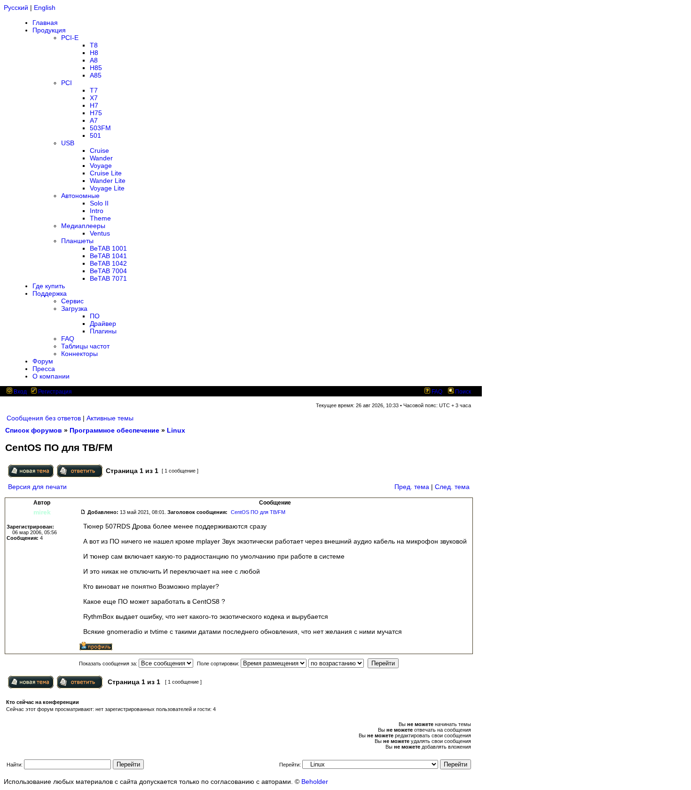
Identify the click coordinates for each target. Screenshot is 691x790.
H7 (94, 105)
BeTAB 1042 (108, 263)
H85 (96, 67)
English (44, 7)
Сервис (72, 301)
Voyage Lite (107, 188)
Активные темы (109, 418)
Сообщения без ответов (44, 418)
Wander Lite (108, 180)
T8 (94, 45)
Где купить (48, 286)
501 (95, 135)
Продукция (49, 30)
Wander (101, 158)
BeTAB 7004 (108, 271)
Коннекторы (79, 353)
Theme (100, 218)
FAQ (67, 338)
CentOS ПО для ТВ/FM (258, 512)
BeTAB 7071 (108, 278)
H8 (94, 52)
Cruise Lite (106, 173)
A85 (96, 75)
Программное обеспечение (114, 430)
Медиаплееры (83, 225)
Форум (42, 361)
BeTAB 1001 (108, 248)
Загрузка (74, 308)
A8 (94, 60)
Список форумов (33, 430)
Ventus (100, 233)
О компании (51, 376)
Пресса (43, 368)
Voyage (101, 165)
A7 (94, 120)
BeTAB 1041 (108, 256)
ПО (95, 316)
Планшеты (77, 241)
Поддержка (49, 293)
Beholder (314, 781)
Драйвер (103, 323)
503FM (100, 128)
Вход (19, 391)
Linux (176, 430)
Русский (16, 7)
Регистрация (54, 391)
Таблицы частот (85, 346)
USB (67, 143)
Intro (96, 210)
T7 (94, 90)
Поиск (462, 391)
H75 (96, 113)
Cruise (99, 150)
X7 (94, 98)
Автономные (80, 195)
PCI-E (70, 37)
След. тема (452, 486)
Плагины (103, 331)
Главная (45, 22)
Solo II (99, 203)
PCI (66, 83)
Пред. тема (411, 486)
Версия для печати (37, 486)
